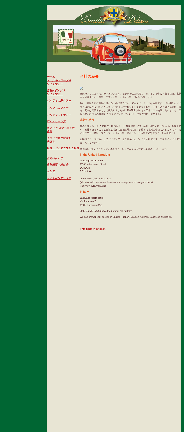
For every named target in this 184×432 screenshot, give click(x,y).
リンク (51, 171)
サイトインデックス (59, 178)
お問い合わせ (55, 158)
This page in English (92, 228)
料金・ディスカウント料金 (63, 148)
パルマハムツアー (57, 107)
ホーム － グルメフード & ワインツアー (59, 80)
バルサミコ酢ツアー (59, 100)
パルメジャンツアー (59, 114)
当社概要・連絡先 (57, 164)
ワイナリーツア (56, 121)
